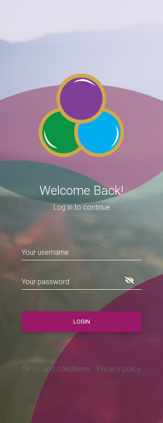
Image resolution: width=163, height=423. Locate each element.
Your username (45, 252)
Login (81, 321)
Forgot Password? (82, 344)
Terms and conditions (56, 369)
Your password (45, 281)
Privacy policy (119, 369)
